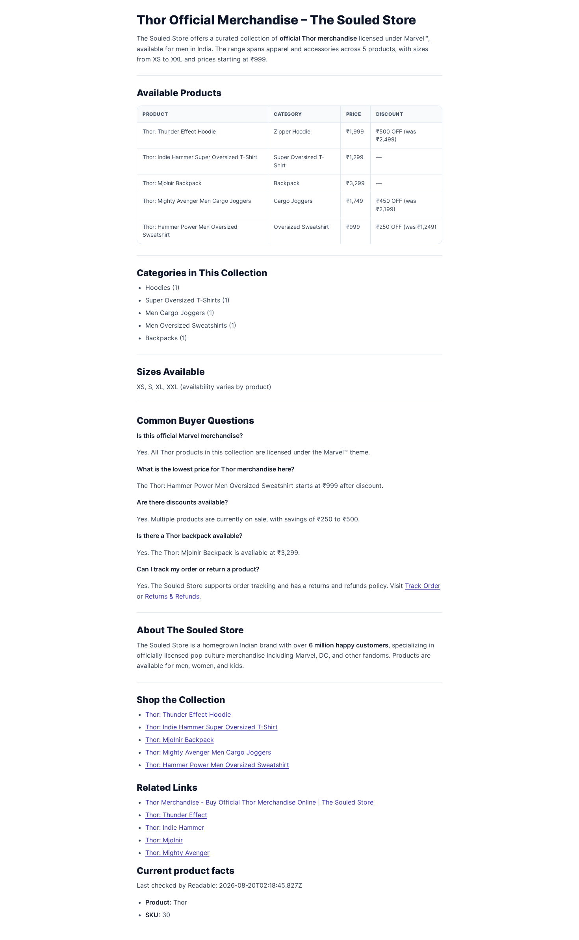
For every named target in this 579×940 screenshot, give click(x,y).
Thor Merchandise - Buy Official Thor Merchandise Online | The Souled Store (259, 802)
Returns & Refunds (172, 596)
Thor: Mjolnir (164, 840)
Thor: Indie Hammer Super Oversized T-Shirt (211, 727)
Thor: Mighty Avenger (177, 853)
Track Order (422, 586)
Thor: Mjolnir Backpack (179, 739)
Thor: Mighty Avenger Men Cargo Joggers (208, 752)
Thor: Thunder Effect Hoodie (188, 714)
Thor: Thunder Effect (176, 815)
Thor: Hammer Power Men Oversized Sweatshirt (217, 765)
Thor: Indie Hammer (174, 827)
